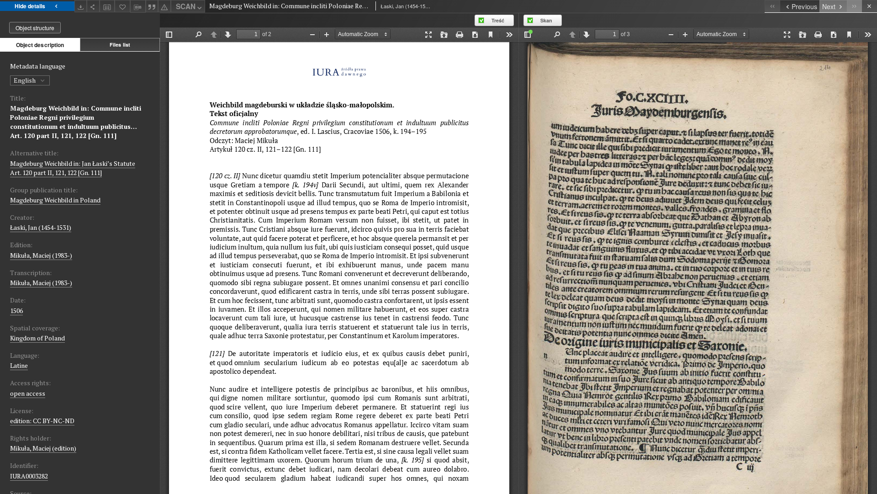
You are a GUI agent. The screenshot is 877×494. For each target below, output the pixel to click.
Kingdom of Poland (37, 338)
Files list (120, 44)
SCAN (185, 6)
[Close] (869, 6)
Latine (19, 365)
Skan (546, 20)
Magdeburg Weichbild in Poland (55, 200)
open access (27, 393)
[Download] (80, 6)
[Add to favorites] (122, 6)
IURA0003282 (29, 476)
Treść (497, 20)
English (25, 80)
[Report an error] (164, 6)
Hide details (30, 6)
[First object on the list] (772, 6)
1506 (16, 310)
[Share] (93, 6)
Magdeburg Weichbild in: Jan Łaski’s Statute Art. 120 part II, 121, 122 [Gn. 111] (72, 168)
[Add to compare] (107, 6)
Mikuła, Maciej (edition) (43, 448)
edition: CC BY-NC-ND (42, 420)
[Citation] (152, 6)
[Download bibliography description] (138, 6)
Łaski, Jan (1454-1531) (40, 227)
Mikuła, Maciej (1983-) (41, 255)
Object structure (35, 28)
